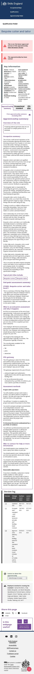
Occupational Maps (16, 8)
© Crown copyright (24, 669)
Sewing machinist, (23, 83)
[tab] (7, 107)
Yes (20, 621)
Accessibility (13, 645)
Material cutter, (23, 85)
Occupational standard (19, 107)
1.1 (6, 508)
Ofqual (20, 76)
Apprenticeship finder (16, 16)
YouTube (6, 636)
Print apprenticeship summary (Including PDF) (17, 115)
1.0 (6, 531)
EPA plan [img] (29, 107)
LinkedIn (7, 613)
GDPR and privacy (12, 648)
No (25, 621)
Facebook (24, 613)
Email (6, 616)
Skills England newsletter (12, 641)
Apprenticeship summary (7, 107)
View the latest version (15, 47)
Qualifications (14, 12)
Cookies (12, 656)
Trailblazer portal (12, 654)
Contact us (12, 651)
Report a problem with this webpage (24, 626)
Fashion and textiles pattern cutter (24, 89)
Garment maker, (23, 87)
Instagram (16, 636)
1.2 (6, 503)
